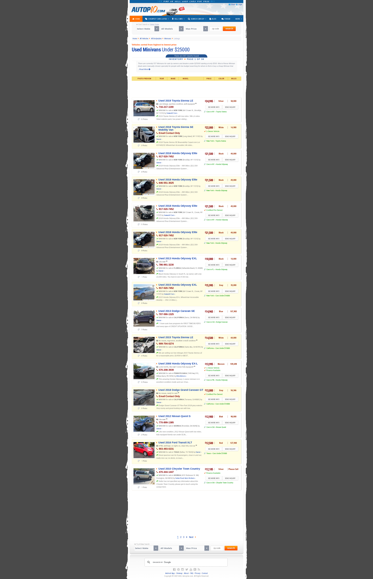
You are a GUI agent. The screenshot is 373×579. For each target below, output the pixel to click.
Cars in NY (210, 112)
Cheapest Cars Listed (157, 19)
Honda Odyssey (222, 164)
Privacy (197, 573)
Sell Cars (178, 19)
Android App (170, 573)
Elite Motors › (181, 376)
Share (233, 4)
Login (240, 4)
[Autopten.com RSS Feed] (199, 569)
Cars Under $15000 (222, 348)
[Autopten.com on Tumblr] (195, 569)
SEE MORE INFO (213, 107)
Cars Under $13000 (220, 453)
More (237, 19)
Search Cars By (197, 19)
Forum (227, 19)
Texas (208, 453)
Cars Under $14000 (222, 404)
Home (137, 19)
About (186, 573)
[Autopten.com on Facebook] (174, 569)
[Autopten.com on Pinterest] (178, 569)
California (210, 348)
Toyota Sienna (221, 112)
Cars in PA (210, 380)
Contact (205, 573)
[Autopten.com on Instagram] (182, 569)
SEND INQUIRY (230, 107)
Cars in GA (210, 427)
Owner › (159, 139)
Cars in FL (210, 269)
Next (192, 537)
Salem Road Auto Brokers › (185, 478)
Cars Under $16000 (222, 296)
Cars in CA (210, 322)
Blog (214, 19)
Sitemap (179, 573)
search (229, 28)
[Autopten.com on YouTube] (191, 569)
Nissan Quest (221, 427)
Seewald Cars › (172, 113)
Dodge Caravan (222, 322)
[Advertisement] (186, 88)
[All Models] (172, 28)
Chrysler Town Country (224, 483)
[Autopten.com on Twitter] (186, 569)
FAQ (191, 573)
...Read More (143, 69)
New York (210, 141)
